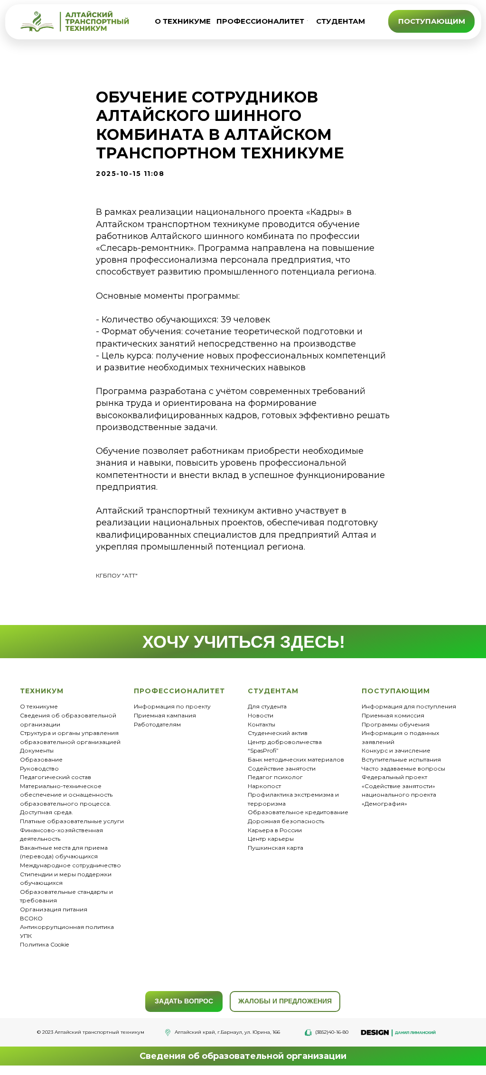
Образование (41, 759)
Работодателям (157, 724)
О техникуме (39, 706)
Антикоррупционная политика (67, 926)
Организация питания (53, 909)
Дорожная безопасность (286, 821)
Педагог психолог (275, 777)
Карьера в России (275, 830)
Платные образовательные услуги (72, 821)
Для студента (267, 706)
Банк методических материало (294, 759)
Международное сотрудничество (70, 865)
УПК (26, 935)
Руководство (39, 768)
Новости (260, 715)
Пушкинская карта (275, 847)
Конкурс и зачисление (396, 750)
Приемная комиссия (393, 715)
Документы (37, 750)
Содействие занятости (282, 768)
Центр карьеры (271, 838)
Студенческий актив (278, 732)
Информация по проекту (172, 706)
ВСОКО (31, 918)
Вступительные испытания (401, 759)
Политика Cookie (44, 944)
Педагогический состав (55, 777)
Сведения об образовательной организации (243, 1056)
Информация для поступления (409, 706)
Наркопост (264, 786)
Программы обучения (396, 724)
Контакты (261, 724)
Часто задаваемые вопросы (403, 768)
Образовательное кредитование (298, 812)
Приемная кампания (165, 715)
